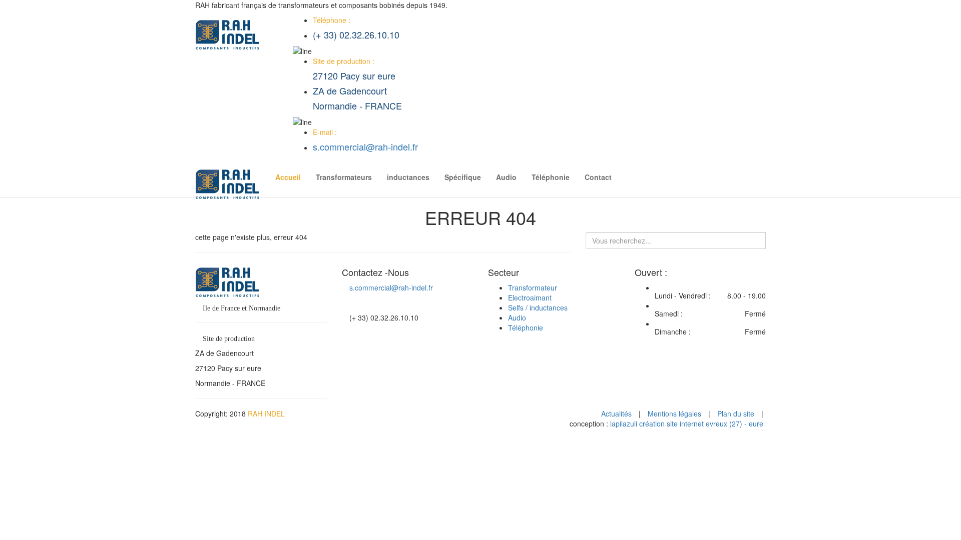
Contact (598, 177)
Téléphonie (551, 177)
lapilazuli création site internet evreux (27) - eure (686, 423)
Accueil (288, 177)
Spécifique (462, 177)
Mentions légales (674, 413)
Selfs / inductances (538, 307)
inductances (408, 177)
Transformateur (532, 287)
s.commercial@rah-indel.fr (365, 146)
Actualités (616, 413)
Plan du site (735, 413)
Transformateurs (344, 177)
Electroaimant (530, 297)
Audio (506, 177)
